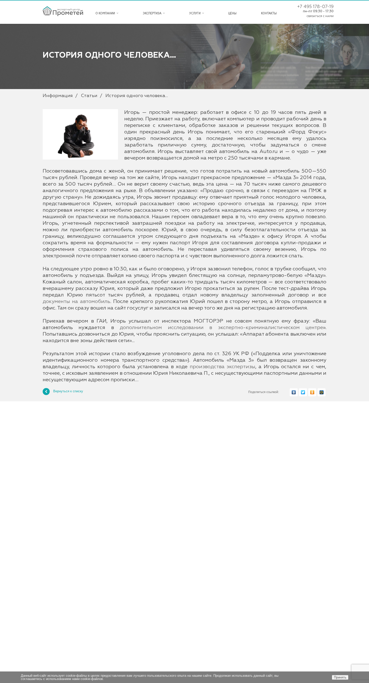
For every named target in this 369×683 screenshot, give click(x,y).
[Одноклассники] (312, 392)
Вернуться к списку (68, 391)
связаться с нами (320, 16)
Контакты (269, 13)
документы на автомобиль (76, 301)
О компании (105, 13)
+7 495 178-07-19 (315, 7)
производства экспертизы (222, 366)
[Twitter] (303, 392)
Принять (340, 677)
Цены (232, 13)
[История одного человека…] (80, 111)
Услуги (195, 13)
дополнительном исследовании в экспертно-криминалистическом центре (221, 327)
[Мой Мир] (322, 392)
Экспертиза (153, 13)
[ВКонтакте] (294, 392)
